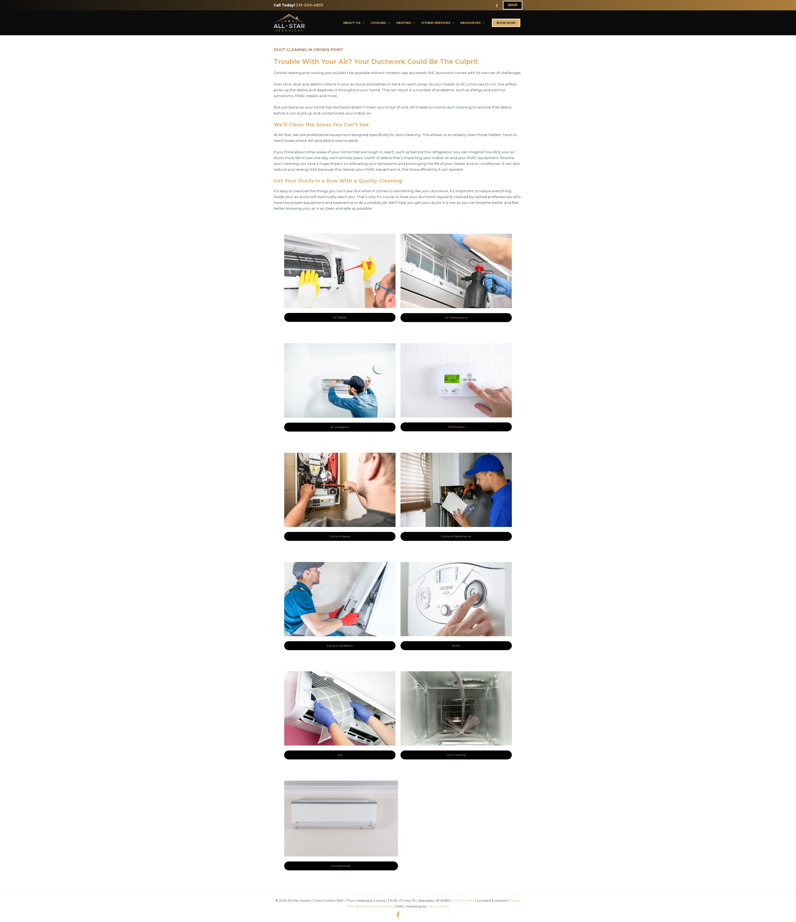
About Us (351, 23)
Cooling (378, 23)
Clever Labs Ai (438, 906)
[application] (362, 23)
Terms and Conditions (376, 906)
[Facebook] (497, 5)
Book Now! (506, 23)
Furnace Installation (340, 645)
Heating (403, 23)
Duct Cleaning (456, 755)
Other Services (435, 23)
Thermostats (456, 426)
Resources (470, 23)
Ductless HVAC (341, 865)
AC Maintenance (456, 317)
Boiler (456, 645)
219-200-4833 (309, 5)
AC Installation (339, 427)
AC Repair (340, 317)
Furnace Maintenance (456, 536)
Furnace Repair (340, 536)
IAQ (339, 755)
